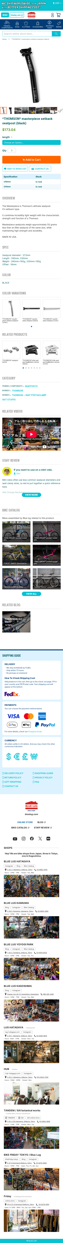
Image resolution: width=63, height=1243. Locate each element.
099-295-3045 (48, 994)
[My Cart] (58, 15)
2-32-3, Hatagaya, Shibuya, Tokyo (19, 869)
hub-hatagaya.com (12, 1073)
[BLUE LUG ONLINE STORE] (32, 15)
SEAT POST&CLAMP (35, 395)
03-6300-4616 (41, 1036)
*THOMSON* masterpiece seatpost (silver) (50, 320)
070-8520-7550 (42, 1077)
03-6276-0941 (43, 1204)
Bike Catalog (29, 866)
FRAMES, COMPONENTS (12, 386)
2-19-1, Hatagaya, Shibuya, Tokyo (19, 1036)
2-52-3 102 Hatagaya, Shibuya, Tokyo (21, 1121)
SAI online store (33, 1118)
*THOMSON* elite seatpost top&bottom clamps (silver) (51, 362)
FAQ (36, 782)
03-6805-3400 (43, 911)
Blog (18, 866)
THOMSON (17, 390)
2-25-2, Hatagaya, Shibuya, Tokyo (19, 1077)
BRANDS (5, 390)
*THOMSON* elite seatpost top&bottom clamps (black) (30, 362)
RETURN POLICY (12, 777)
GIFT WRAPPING (12, 782)
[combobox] (27, 33)
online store (10, 1201)
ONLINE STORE (25, 822)
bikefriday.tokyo (11, 1159)
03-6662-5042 (42, 869)
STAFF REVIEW (42, 827)
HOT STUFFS (9, 400)
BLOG (40, 822)
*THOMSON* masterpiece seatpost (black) (30, 320)
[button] (57, 3)
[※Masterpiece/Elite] (31, 75)
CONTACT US (11, 786)
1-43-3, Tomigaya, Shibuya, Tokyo (19, 952)
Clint (18, 473)
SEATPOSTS (31, 386)
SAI (22, 1118)
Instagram (9, 866)
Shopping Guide (35, 731)
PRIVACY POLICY (43, 777)
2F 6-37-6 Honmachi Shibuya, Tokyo (20, 1204)
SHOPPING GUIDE (43, 773)
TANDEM (11, 1118)
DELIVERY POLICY (13, 773)
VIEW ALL (31, 593)
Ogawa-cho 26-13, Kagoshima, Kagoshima (23, 994)
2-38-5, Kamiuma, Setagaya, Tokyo (20, 911)
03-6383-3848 (44, 1121)
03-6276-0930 (41, 1163)
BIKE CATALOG (19, 827)
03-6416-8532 (41, 952)
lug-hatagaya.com (12, 1032)
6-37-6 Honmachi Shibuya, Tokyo (19, 1163)
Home (4, 39)
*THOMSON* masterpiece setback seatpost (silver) (10, 320)
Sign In (52, 15)
